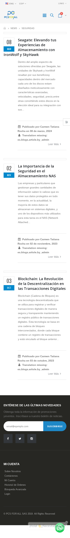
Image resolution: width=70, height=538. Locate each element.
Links (61, 3)
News (14, 28)
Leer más (53, 144)
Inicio (5, 28)
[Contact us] (60, 528)
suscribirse (54, 426)
